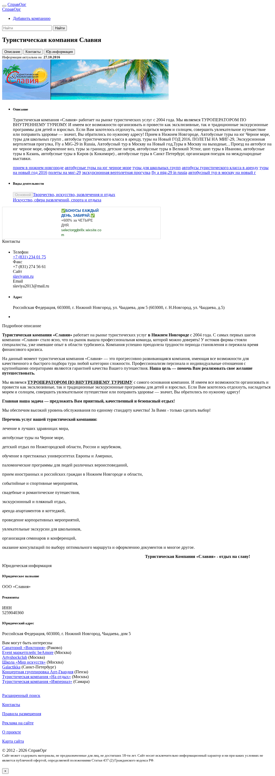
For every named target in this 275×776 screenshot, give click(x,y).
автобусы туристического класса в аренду (220, 167)
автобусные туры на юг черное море (98, 167)
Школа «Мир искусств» (24, 662)
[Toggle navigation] (4, 6)
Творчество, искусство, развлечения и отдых (74, 194)
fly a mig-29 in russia (169, 172)
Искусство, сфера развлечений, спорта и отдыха (57, 200)
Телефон (20, 252)
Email (18, 281)
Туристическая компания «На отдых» (36, 676)
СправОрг (17, 4)
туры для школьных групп (156, 167)
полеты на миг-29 (64, 172)
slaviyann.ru (23, 276)
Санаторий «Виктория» (24, 647)
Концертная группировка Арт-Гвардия (37, 672)
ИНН (7, 608)
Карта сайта (13, 741)
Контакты (33, 52)
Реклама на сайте (18, 723)
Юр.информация (59, 52)
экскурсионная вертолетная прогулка (116, 172)
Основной (23, 195)
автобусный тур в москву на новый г (222, 172)
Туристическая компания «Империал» (37, 681)
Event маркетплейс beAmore (27, 652)
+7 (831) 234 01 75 (29, 257)
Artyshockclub (14, 657)
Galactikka (11, 667)
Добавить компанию (31, 18)
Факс (17, 261)
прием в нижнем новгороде (38, 167)
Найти (60, 28)
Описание (12, 52)
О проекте (11, 732)
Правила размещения (21, 713)
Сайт (17, 271)
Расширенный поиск (21, 695)
